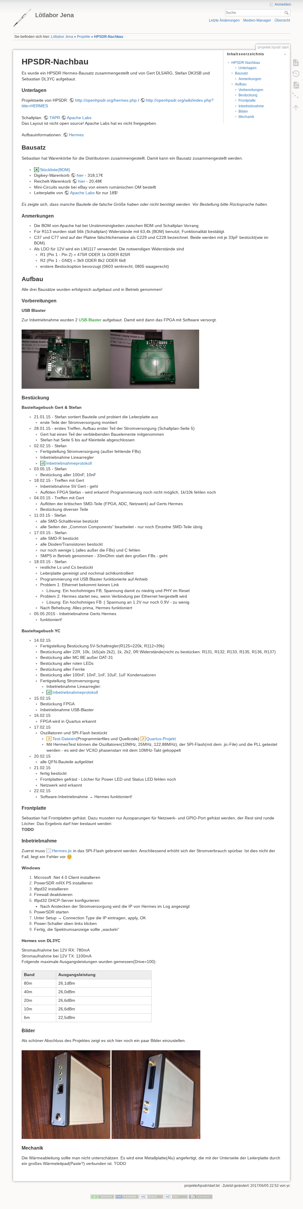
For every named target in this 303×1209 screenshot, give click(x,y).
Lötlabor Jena (62, 37)
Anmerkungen (249, 79)
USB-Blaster (90, 319)
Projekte (83, 37)
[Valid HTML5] (151, 1196)
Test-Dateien (64, 738)
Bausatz (241, 73)
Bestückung (247, 95)
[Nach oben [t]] (296, 107)
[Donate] (102, 1196)
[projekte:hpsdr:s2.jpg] (156, 1094)
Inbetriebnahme (251, 106)
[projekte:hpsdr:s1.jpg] (66, 1094)
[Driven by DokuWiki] (200, 1196)
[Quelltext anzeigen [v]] (296, 62)
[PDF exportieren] (296, 85)
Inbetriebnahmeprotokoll (69, 463)
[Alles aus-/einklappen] (296, 96)
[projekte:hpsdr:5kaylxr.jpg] (66, 358)
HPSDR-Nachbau (108, 37)
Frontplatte (247, 100)
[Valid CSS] (176, 1196)
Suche (287, 13)
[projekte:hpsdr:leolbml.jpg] (154, 358)
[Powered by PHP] (127, 1196)
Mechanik (246, 117)
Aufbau (240, 84)
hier (80, 175)
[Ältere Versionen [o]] (296, 74)
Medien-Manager (257, 20)
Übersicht (282, 20)
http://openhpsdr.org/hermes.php (106, 100)
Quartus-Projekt (161, 738)
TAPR (54, 117)
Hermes (76, 134)
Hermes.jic (62, 850)
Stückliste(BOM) (55, 169)
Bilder (243, 111)
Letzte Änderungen (224, 20)
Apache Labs (79, 117)
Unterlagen (247, 68)
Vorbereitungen (250, 90)
